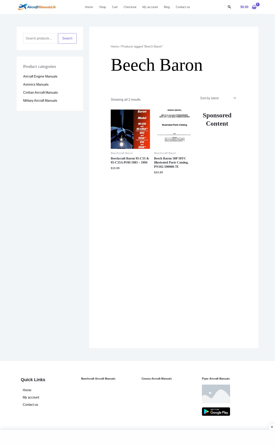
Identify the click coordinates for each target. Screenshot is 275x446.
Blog (167, 7)
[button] (229, 7)
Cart (115, 7)
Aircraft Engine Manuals (40, 76)
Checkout (130, 7)
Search (67, 38)
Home (89, 7)
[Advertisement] (217, 227)
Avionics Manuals (36, 84)
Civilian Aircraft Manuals (40, 92)
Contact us (183, 7)
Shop (102, 7)
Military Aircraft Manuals (40, 100)
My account (150, 7)
